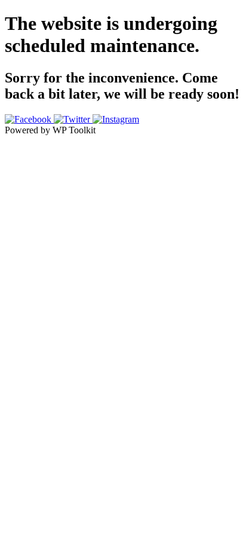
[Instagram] (116, 119)
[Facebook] (29, 119)
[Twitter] (73, 119)
